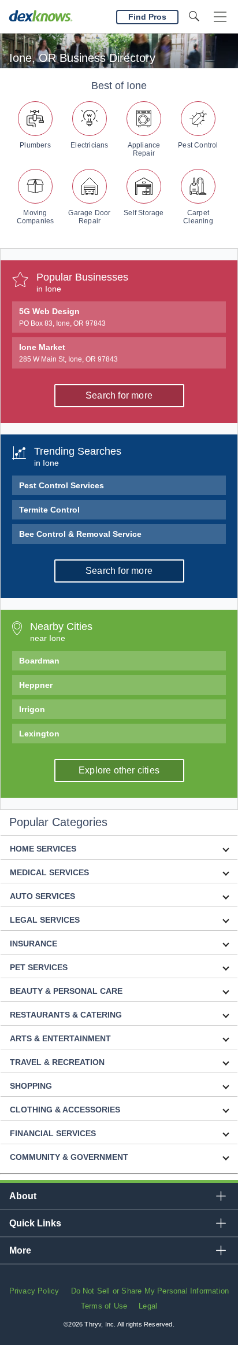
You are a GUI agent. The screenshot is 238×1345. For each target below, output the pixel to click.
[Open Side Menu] (220, 17)
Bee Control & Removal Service (80, 534)
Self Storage (143, 213)
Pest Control (198, 145)
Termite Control (49, 509)
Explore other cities (119, 770)
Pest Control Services (61, 485)
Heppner (36, 685)
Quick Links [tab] (35, 1223)
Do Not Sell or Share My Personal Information (150, 1291)
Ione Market (68, 352)
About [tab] (22, 1196)
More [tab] (20, 1250)
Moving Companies (35, 217)
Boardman (39, 660)
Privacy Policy (34, 1291)
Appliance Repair (144, 149)
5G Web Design (62, 317)
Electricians (89, 145)
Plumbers (35, 145)
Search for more (119, 395)
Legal (148, 1306)
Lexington (39, 733)
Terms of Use (104, 1306)
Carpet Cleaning (198, 217)
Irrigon (32, 709)
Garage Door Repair (89, 217)
